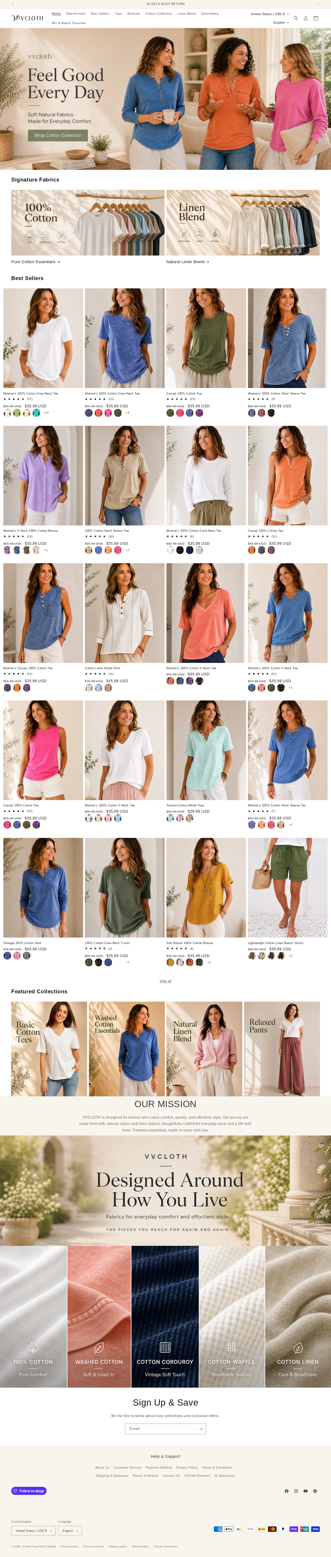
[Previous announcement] (13, 4)
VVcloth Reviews (197, 1475)
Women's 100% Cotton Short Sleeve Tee (277, 393)
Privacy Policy (187, 1468)
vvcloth (26, 1546)
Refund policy (140, 1546)
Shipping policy (118, 1546)
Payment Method (159, 1468)
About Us (102, 1468)
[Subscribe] (201, 1429)
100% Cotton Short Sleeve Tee (107, 530)
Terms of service (93, 1546)
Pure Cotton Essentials (33, 262)
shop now (166, 99)
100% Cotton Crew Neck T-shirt (107, 943)
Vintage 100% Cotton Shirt (22, 943)
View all (166, 981)
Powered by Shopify (44, 1546)
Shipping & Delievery (112, 1475)
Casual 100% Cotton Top (184, 393)
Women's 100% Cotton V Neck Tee (191, 668)
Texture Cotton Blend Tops (185, 805)
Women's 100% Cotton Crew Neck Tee (30, 393)
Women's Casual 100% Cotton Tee (28, 668)
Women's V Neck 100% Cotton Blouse (30, 530)
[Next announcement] (318, 4)
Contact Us (171, 1475)
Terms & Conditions (217, 1468)
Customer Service (127, 1468)
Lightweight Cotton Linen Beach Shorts (276, 943)
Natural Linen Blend (185, 262)
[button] (296, 18)
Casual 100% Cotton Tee (265, 530)
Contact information (166, 1546)
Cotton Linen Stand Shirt (102, 668)
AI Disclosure (225, 1475)
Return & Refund (146, 1475)
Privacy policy (70, 1546)
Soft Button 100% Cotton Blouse (189, 943)
